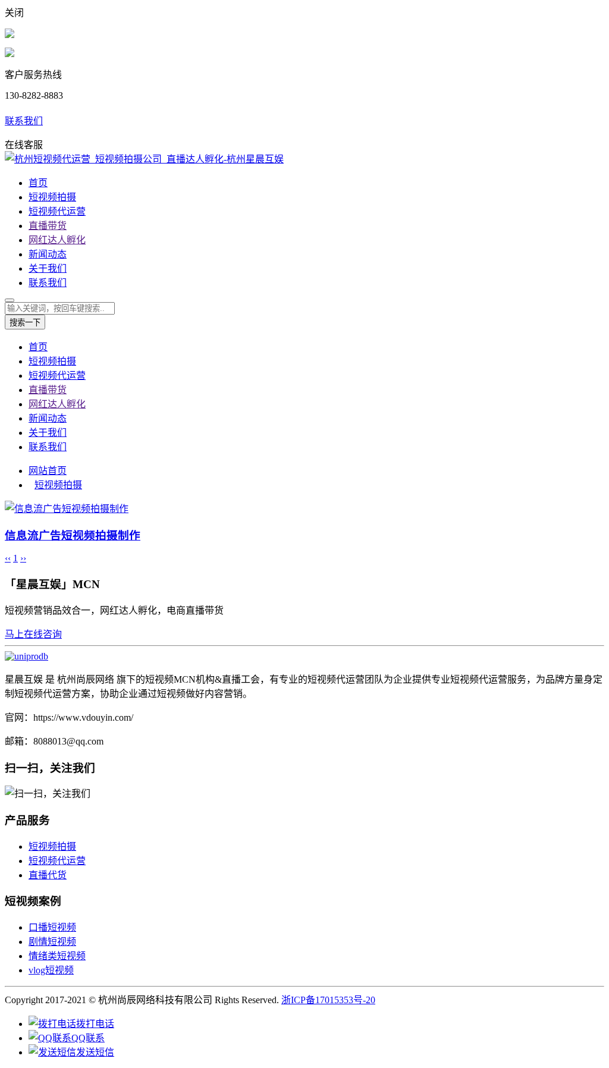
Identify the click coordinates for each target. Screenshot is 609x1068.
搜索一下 (25, 322)
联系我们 (24, 121)
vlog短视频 (51, 970)
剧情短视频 (52, 942)
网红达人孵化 (57, 240)
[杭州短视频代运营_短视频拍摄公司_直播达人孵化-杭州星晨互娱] (144, 159)
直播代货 (48, 875)
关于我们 (48, 268)
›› (23, 558)
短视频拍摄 (52, 197)
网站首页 (48, 471)
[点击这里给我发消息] (9, 35)
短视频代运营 (57, 211)
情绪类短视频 (57, 956)
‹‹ (8, 558)
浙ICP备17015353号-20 (328, 1000)
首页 (38, 183)
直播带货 (48, 226)
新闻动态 (48, 254)
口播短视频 (52, 927)
